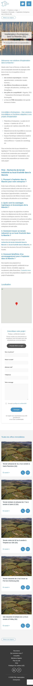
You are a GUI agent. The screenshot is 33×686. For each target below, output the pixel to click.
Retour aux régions (8, 17)
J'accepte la (17, 403)
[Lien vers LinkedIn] (14, 670)
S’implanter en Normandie (7, 12)
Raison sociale (9, 359)
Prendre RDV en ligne (16, 346)
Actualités (16, 655)
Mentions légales (16, 658)
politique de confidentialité (20, 403)
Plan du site (16, 660)
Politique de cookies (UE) (16, 665)
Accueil (3, 10)
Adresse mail (8, 367)
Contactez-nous (26, 270)
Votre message (9, 382)
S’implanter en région (12, 10)
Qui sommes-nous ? (16, 653)
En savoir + (6, 472)
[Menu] (28, 3)
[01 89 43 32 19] (23, 472)
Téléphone (8, 374)
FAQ (16, 663)
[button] (16, 304)
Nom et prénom (9, 352)
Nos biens (16, 651)
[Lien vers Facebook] (19, 670)
